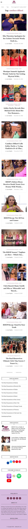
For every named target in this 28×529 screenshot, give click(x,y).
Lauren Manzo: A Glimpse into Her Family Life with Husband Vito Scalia (18, 439)
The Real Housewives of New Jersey (10, 399)
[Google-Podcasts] (14, 474)
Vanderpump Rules (6, 416)
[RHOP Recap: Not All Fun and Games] (14, 203)
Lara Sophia (9, 43)
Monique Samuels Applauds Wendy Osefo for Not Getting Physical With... (14, 73)
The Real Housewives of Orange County (11, 406)
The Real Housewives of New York (10, 403)
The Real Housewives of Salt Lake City (11, 413)
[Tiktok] (17, 498)
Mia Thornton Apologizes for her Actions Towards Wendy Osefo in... (14, 38)
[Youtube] (9, 479)
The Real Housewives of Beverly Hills (11, 386)
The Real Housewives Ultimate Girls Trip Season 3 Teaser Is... (14, 360)
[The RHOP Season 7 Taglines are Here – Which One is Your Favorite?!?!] (14, 237)
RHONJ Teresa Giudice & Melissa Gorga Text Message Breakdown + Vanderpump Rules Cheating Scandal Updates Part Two (18, 430)
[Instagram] (14, 498)
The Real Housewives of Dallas (9, 389)
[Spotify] (19, 474)
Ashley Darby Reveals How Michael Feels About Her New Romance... (14, 110)
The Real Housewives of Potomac (10, 409)
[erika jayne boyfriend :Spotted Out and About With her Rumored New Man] (5, 448)
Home (2, 7)
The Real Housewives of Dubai (9, 393)
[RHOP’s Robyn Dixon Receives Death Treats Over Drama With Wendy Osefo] (14, 168)
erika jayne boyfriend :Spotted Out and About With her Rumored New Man (18, 448)
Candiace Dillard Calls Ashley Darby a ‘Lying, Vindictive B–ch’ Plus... (14, 146)
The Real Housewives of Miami (9, 396)
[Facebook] (8, 498)
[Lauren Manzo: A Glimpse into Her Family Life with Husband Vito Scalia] (5, 440)
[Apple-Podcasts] (9, 474)
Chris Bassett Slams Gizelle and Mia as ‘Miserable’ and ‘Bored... (14, 288)
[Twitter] (11, 498)
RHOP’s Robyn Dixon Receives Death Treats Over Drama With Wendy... (14, 184)
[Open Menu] (1, 2)
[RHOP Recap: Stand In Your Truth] (14, 310)
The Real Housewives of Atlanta (9, 382)
